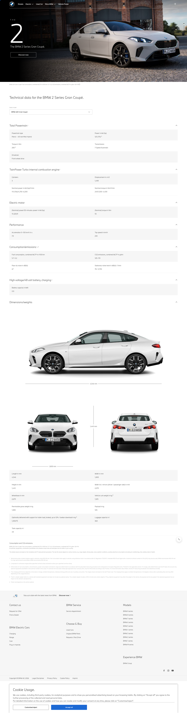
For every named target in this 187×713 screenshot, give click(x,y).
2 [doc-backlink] (9, 563)
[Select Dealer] (175, 4)
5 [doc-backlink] (9, 577)
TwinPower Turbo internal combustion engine (34, 169)
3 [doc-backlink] (9, 567)
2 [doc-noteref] (101, 136)
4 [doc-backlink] (9, 572)
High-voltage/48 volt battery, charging (30, 280)
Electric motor (17, 202)
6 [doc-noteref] (76, 517)
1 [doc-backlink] (9, 558)
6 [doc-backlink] (9, 582)
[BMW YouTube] (172, 670)
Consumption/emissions (22, 247)
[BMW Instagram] (168, 670)
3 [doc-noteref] (38, 247)
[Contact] (179, 539)
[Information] (79, 84)
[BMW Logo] (11, 4)
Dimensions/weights (20, 302)
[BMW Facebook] (164, 670)
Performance (16, 224)
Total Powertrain (18, 125)
